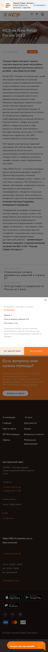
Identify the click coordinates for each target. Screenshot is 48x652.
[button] (26, 646)
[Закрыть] (2, 5)
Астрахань (9, 310)
